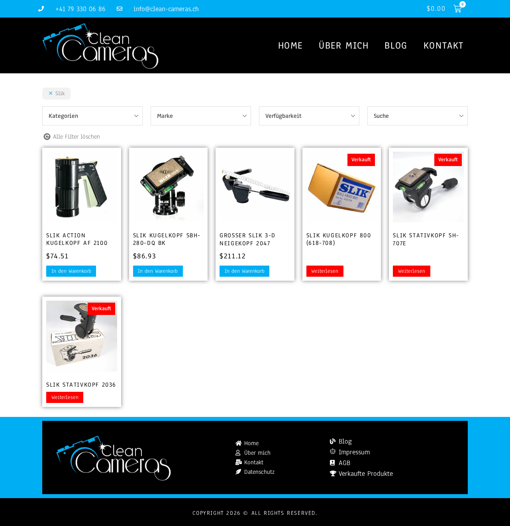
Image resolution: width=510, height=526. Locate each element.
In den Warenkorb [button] (71, 271)
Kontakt (444, 45)
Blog (395, 45)
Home (290, 45)
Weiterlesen (324, 271)
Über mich (344, 45)
